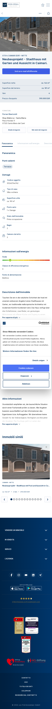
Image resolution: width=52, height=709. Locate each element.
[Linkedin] (33, 575)
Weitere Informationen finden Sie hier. (20, 351)
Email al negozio (14, 130)
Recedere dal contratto (26, 695)
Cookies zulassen (26, 368)
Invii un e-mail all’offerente (26, 71)
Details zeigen (39, 360)
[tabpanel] (26, 34)
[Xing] (40, 575)
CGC (26, 682)
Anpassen (24, 376)
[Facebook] (11, 575)
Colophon (26, 691)
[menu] (48, 5)
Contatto (26, 678)
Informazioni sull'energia (28, 143)
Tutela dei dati (26, 686)
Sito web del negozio (39, 130)
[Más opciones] (40, 13)
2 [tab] (24, 49)
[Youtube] (26, 575)
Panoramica (7, 143)
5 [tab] (28, 49)
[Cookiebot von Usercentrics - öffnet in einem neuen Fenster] (38, 323)
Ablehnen (26, 384)
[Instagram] (18, 575)
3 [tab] (25, 49)
